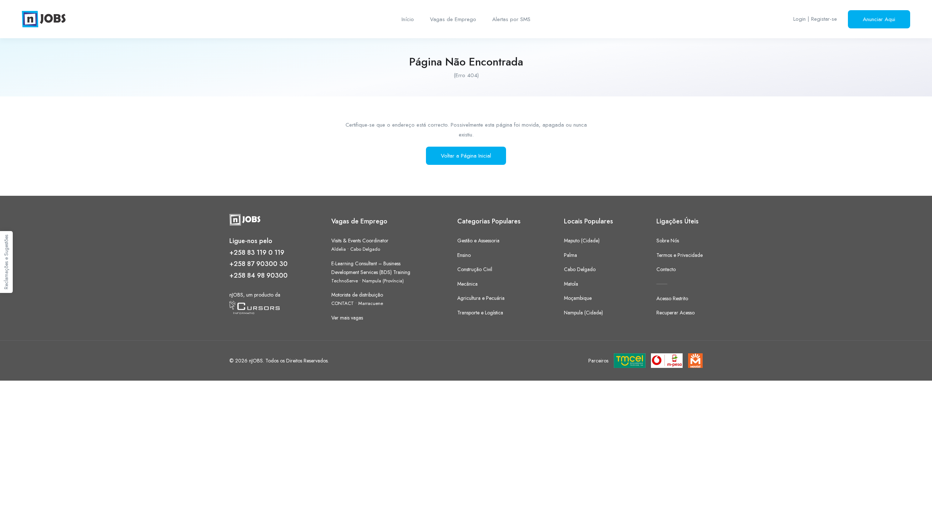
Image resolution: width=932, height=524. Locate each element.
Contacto (666, 269)
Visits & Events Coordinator (359, 240)
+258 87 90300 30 (258, 264)
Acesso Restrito (672, 298)
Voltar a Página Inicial (466, 156)
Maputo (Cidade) (582, 240)
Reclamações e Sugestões (6, 262)
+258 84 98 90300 (258, 275)
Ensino (464, 255)
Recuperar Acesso (675, 312)
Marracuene (370, 303)
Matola (571, 283)
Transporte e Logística (480, 312)
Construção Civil (474, 269)
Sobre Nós (667, 240)
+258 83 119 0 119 (256, 252)
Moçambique (578, 298)
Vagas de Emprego (453, 19)
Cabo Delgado (365, 249)
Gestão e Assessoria (478, 240)
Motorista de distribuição (357, 294)
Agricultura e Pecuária (481, 298)
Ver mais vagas (347, 317)
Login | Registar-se (815, 19)
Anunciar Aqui (879, 19)
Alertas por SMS (511, 19)
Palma (570, 255)
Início (408, 19)
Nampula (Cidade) (583, 312)
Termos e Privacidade (679, 255)
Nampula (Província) (383, 280)
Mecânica (467, 283)
